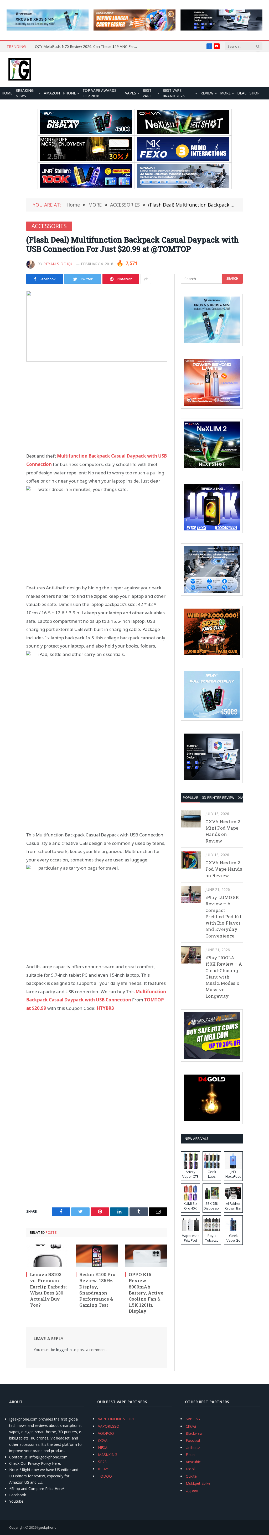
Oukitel (192, 1476)
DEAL (241, 93)
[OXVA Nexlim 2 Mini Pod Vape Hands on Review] (191, 818)
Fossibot (193, 1440)
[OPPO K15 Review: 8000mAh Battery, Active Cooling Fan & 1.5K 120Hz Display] (146, 1256)
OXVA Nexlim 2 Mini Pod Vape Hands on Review (222, 831)
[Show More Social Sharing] (146, 279)
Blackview (194, 1433)
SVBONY (193, 1418)
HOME (7, 93)
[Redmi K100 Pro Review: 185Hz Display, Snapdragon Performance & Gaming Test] (97, 1256)
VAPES (130, 93)
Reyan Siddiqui (59, 263)
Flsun (190, 1454)
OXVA (102, 1440)
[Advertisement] (96, 407)
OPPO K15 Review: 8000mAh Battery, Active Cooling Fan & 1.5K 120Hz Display (146, 1292)
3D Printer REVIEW (218, 797)
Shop (255, 93)
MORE (225, 93)
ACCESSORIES (49, 226)
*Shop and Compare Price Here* (37, 1488)
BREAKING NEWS (24, 93)
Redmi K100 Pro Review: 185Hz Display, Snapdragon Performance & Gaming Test (97, 1289)
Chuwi (191, 1426)
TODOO (105, 1476)
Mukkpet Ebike (198, 1483)
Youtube (16, 1501)
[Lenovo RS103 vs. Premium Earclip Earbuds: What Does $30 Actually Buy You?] (47, 1256)
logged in (64, 1349)
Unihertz (193, 1447)
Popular (190, 797)
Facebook (17, 1494)
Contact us (18, 1456)
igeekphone (46, 1527)
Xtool (190, 1468)
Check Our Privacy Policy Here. (35, 1463)
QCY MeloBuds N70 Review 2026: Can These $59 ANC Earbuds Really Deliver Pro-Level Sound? (87, 46)
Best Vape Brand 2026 (174, 93)
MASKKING (107, 1454)
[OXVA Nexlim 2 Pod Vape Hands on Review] (191, 860)
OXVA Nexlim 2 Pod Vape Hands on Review (223, 869)
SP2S (102, 1461)
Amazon (52, 93)
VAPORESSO (108, 1426)
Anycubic (193, 1461)
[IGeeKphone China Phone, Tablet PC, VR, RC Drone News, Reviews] (20, 70)
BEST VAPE (147, 93)
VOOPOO (106, 1433)
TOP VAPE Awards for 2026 (99, 93)
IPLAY (103, 1468)
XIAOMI (244, 797)
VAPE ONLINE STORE (116, 1418)
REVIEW (207, 93)
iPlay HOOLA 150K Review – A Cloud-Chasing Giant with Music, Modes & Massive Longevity (223, 977)
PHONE (69, 93)
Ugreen (192, 1490)
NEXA (102, 1447)
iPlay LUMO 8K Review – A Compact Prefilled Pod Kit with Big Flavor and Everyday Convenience (223, 916)
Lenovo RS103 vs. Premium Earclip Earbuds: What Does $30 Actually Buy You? (48, 1289)
